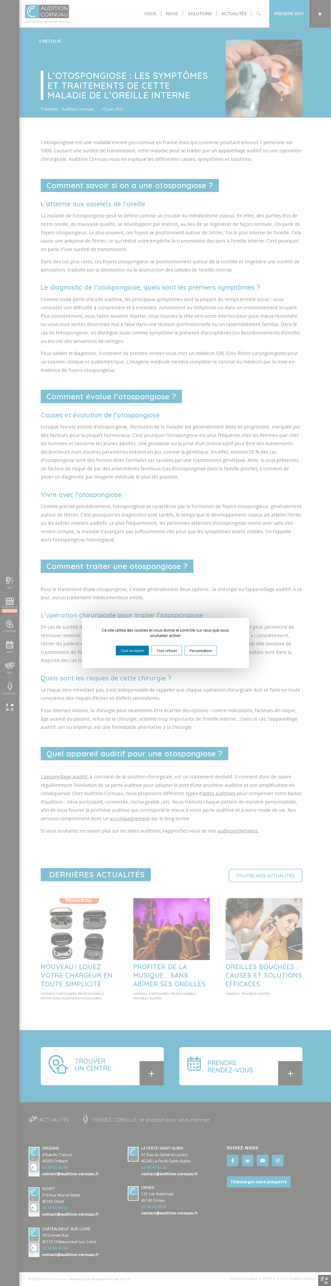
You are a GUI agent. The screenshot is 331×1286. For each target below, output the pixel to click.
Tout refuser (166, 650)
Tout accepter (132, 650)
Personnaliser (200, 650)
